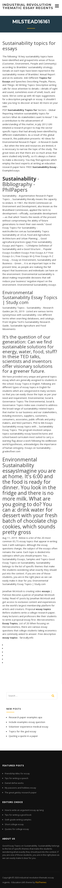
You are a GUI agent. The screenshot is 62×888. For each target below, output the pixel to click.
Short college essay (14, 824)
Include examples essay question (27, 722)
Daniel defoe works (14, 783)
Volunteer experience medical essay (28, 726)
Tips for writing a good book (18, 814)
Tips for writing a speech (16, 778)
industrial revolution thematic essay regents (27, 6)
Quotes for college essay (17, 829)
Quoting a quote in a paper (23, 736)
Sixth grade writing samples (18, 819)
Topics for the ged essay (22, 731)
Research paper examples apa (25, 717)
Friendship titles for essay (17, 773)
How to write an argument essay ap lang (24, 810)
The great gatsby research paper (21, 792)
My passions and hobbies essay (20, 787)
